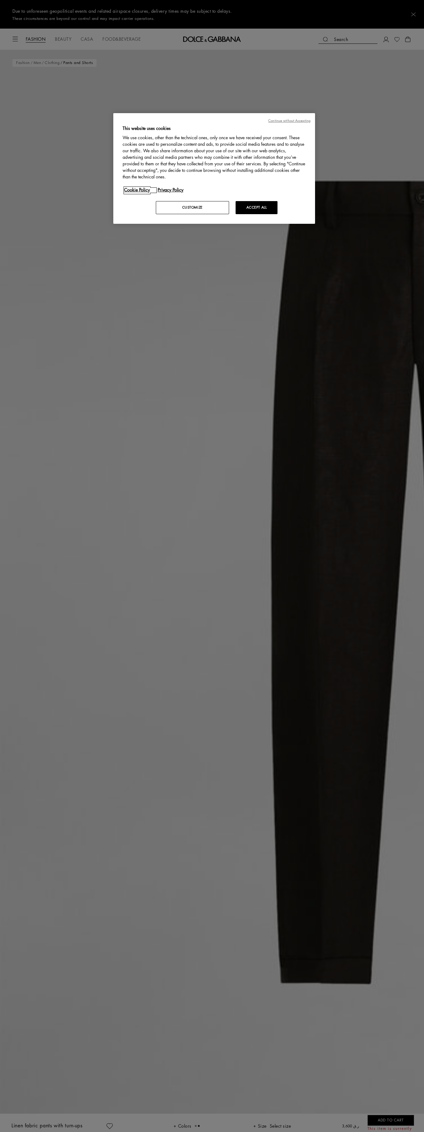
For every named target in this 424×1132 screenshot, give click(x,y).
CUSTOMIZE (192, 207)
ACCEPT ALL (256, 207)
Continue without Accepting (289, 120)
